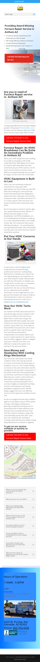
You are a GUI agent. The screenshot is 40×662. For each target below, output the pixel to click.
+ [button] (6, 448)
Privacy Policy (8, 592)
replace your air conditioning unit (16, 302)
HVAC (26, 269)
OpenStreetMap (31, 478)
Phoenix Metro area (27, 128)
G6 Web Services (21, 657)
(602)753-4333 (20, 1)
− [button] (6, 451)
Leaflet (19, 478)
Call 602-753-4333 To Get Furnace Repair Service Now (18, 139)
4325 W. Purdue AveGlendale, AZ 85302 (16, 623)
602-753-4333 (21, 628)
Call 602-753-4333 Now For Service (18, 58)
